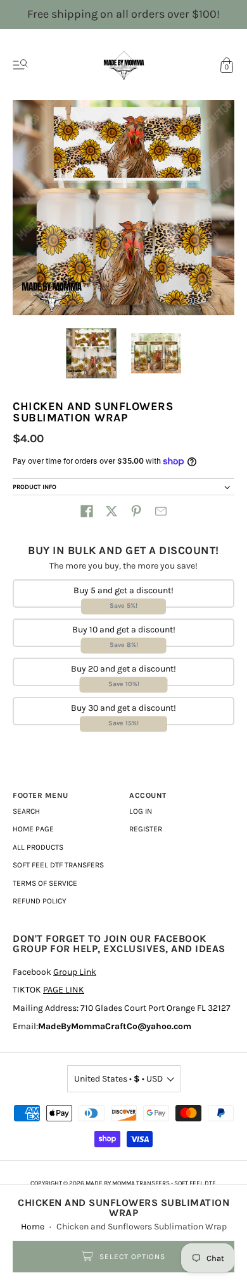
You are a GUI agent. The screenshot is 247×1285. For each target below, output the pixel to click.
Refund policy (39, 900)
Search (26, 811)
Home (32, 1226)
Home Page (33, 828)
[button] (86, 511)
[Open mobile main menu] (20, 65)
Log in (140, 811)
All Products (38, 847)
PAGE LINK (63, 989)
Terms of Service (45, 883)
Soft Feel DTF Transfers (58, 864)
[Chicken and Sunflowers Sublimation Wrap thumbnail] (91, 353)
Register (145, 828)
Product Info (34, 487)
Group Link (74, 972)
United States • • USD (118, 1078)
